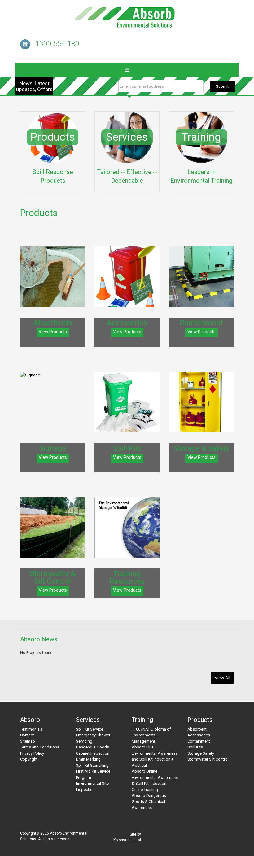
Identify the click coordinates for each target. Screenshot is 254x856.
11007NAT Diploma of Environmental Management (151, 735)
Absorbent (197, 729)
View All (222, 677)
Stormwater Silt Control (208, 759)
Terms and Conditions (39, 747)
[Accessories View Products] (127, 276)
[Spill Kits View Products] (127, 402)
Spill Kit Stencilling (92, 765)
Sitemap (27, 741)
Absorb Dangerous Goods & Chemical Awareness (149, 801)
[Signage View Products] (52, 375)
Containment (198, 741)
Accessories (198, 735)
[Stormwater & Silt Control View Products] (52, 527)
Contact (27, 735)
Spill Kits (195, 747)
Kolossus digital (127, 840)
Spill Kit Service (89, 729)
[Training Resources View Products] (127, 527)
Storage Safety (200, 753)
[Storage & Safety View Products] (201, 402)
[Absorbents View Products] (52, 276)
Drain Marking (88, 759)
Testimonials (31, 729)
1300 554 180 (57, 44)
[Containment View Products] (201, 276)
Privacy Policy (32, 753)
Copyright (28, 759)
